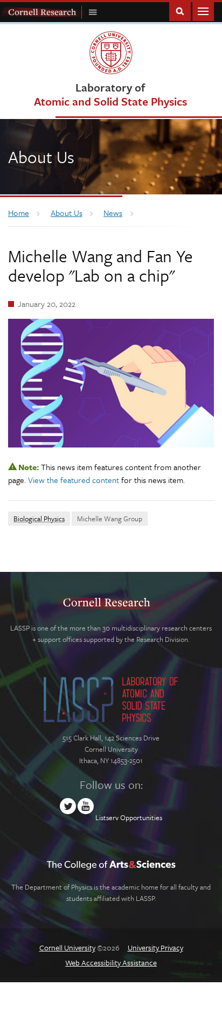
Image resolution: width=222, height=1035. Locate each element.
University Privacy (155, 947)
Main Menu (203, 10)
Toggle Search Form (180, 10)
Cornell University (67, 947)
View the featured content (73, 480)
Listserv (107, 817)
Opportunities (141, 817)
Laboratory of (110, 94)
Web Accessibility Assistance (111, 962)
